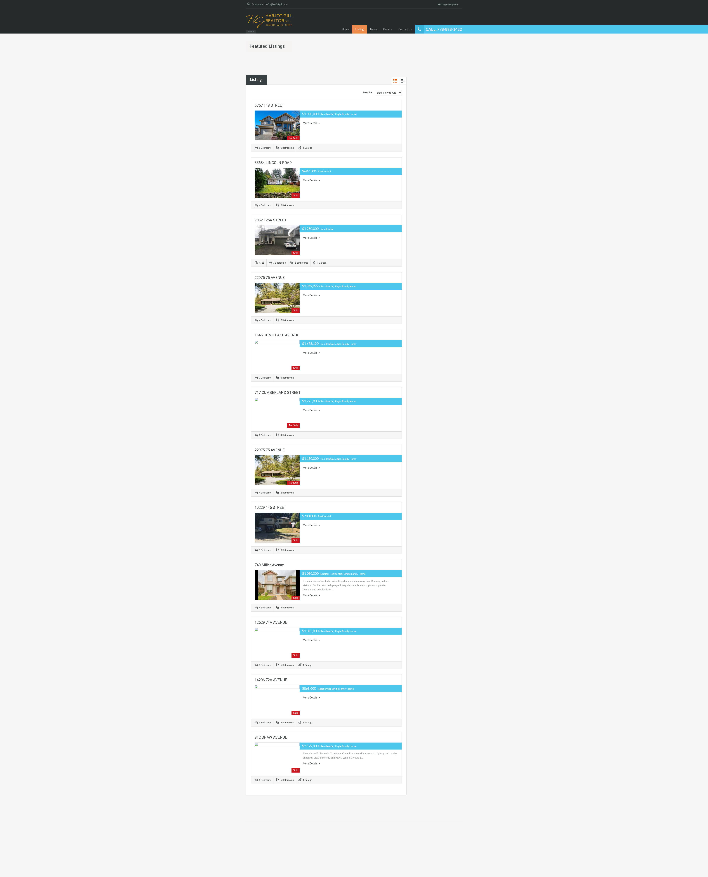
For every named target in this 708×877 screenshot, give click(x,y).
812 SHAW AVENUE (271, 737)
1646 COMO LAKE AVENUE (277, 335)
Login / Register (450, 4)
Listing (359, 29)
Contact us (405, 29)
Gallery (387, 29)
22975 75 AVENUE (270, 277)
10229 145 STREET (270, 507)
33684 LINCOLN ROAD (273, 162)
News (373, 29)
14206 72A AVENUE (271, 680)
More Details (310, 123)
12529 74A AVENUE (271, 622)
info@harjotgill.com (277, 4)
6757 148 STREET (269, 105)
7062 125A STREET (271, 220)
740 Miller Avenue (269, 565)
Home (345, 29)
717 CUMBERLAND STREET (278, 392)
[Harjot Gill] (269, 22)
